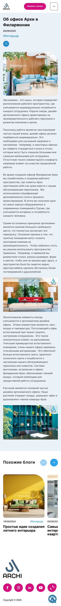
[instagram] (18, 587)
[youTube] (40, 587)
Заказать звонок (35, 6)
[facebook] (7, 587)
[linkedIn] (29, 587)
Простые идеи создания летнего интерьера (24, 528)
